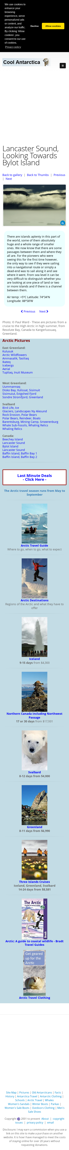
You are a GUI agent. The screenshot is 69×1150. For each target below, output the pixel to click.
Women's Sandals (19, 1104)
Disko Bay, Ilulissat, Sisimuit (21, 390)
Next (9, 179)
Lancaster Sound (13, 443)
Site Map (11, 1092)
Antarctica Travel (27, 1096)
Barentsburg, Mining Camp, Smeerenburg (30, 422)
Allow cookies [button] (53, 26)
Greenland (34, 827)
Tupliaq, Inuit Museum (17, 372)
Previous (59, 175)
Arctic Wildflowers (14, 355)
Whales (49, 1100)
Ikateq (6, 362)
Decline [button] (34, 26)
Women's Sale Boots (17, 1108)
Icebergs (8, 365)
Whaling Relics (12, 429)
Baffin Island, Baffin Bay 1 (19, 453)
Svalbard (34, 772)
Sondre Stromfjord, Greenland (22, 397)
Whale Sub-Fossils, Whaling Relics (25, 425)
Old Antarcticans (42, 1092)
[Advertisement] (34, 107)
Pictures (24, 1092)
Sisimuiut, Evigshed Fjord (19, 394)
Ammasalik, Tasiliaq (15, 358)
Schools (20, 1100)
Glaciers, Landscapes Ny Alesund (24, 411)
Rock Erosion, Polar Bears (19, 415)
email (50, 1122)
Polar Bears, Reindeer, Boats (21, 418)
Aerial (6, 369)
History (9, 1096)
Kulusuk (7, 351)
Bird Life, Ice (10, 408)
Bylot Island (10, 446)
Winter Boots (40, 1104)
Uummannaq (11, 386)
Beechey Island (12, 439)
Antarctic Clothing (51, 1096)
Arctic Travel (34, 1100)
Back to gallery (12, 175)
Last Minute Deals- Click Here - (34, 477)
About (45, 1118)
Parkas (55, 1104)
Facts (58, 1092)
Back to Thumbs (38, 175)
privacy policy (35, 1122)
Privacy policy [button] (13, 47)
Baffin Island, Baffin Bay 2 (19, 457)
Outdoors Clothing (43, 1108)
